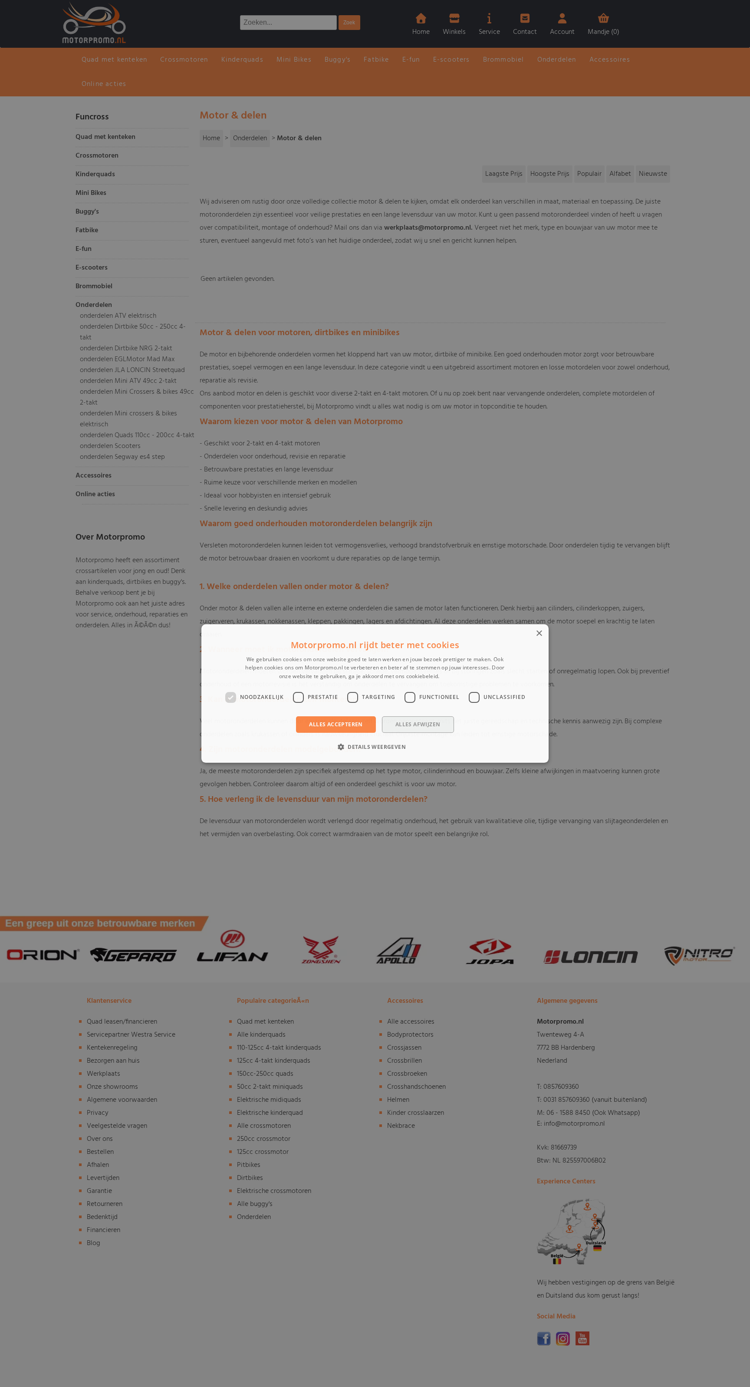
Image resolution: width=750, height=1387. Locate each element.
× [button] (539, 633)
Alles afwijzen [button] (418, 724)
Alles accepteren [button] (335, 724)
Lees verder (456, 676)
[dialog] (375, 693)
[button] (375, 746)
